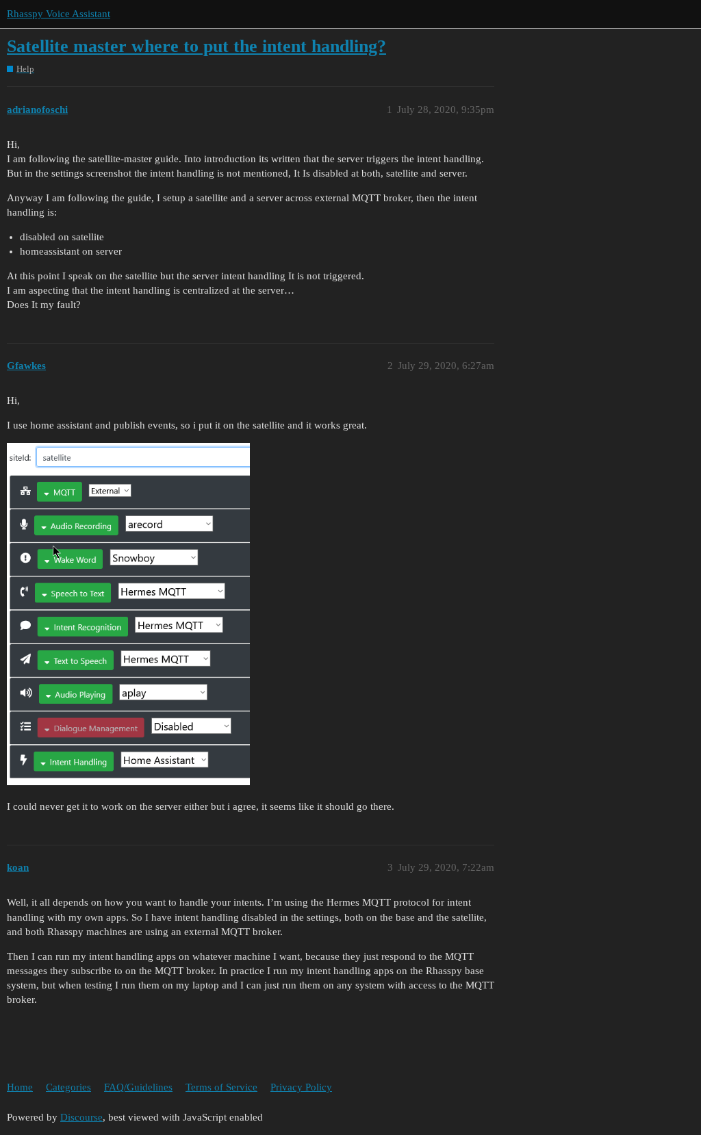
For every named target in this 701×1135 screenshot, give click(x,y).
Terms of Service (221, 1087)
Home (20, 1087)
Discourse (81, 1117)
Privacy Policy (301, 1087)
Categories (68, 1087)
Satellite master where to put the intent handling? (196, 46)
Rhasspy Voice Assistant (58, 13)
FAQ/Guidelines (138, 1087)
